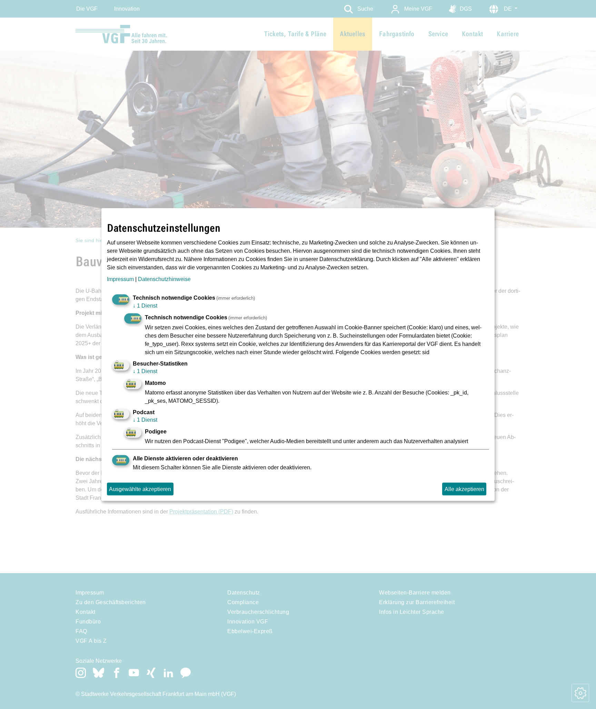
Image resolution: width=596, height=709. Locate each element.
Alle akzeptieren (464, 489)
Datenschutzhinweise (164, 279)
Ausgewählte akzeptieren (140, 489)
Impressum (120, 279)
